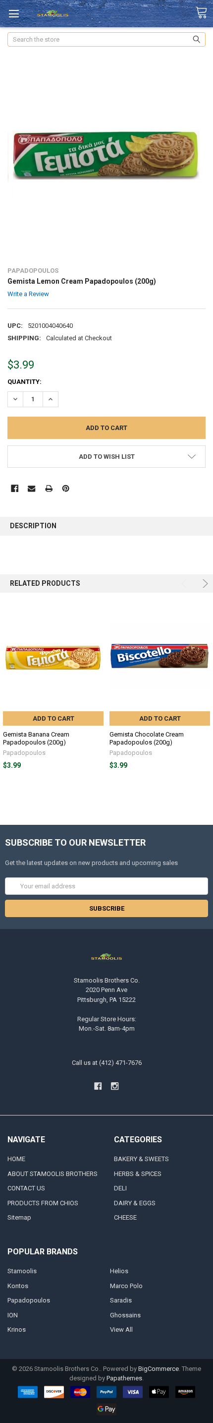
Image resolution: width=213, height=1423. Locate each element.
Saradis (121, 1300)
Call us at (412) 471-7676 (107, 1062)
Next (204, 583)
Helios (119, 1271)
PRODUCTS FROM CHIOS (42, 1203)
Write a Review (28, 294)
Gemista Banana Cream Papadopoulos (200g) (36, 738)
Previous (185, 583)
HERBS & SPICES (137, 1173)
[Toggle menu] (13, 13)
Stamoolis (22, 1271)
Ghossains (125, 1315)
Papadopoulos (28, 1300)
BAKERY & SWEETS (141, 1159)
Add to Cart (53, 718)
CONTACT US (26, 1188)
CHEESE (125, 1217)
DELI (120, 1188)
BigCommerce (158, 1368)
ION (12, 1315)
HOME (16, 1159)
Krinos (16, 1329)
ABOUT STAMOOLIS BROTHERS (52, 1173)
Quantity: (24, 381)
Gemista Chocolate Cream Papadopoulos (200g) (146, 738)
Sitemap (19, 1217)
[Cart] (204, 12)
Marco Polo (126, 1286)
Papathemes (124, 1378)
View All (121, 1329)
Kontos (17, 1286)
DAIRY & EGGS (135, 1203)
